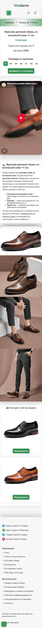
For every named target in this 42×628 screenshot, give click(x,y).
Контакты (8, 603)
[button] (3, 624)
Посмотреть (21, 451)
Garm (21, 5)
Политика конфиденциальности (18, 595)
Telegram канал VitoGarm (14, 583)
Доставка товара (11, 560)
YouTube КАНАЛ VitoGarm (16, 539)
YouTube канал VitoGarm (14, 587)
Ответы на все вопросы (14, 557)
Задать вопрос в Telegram (17, 526)
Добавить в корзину (21, 71)
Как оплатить (10, 565)
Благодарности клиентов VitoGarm (18, 591)
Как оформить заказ (13, 569)
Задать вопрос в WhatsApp (17, 530)
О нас (6, 553)
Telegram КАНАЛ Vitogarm (16, 535)
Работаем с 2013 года (13, 573)
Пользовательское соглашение (17, 599)
